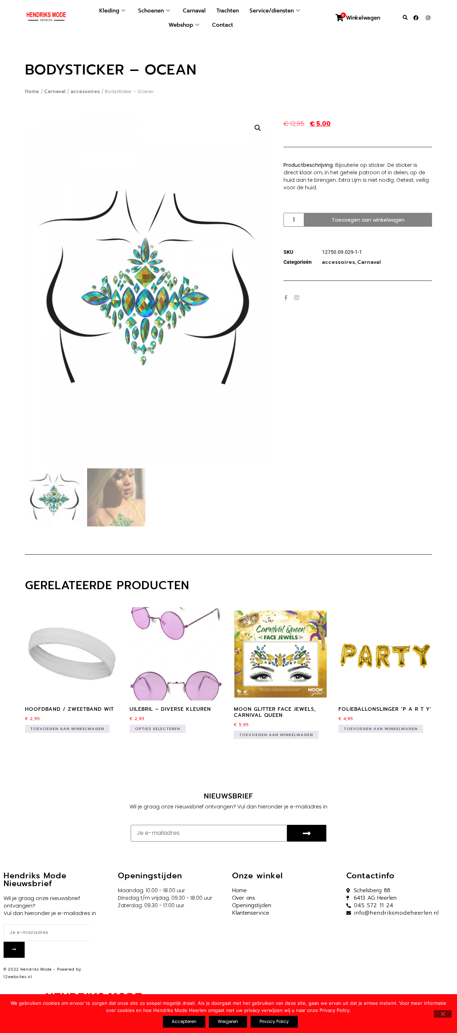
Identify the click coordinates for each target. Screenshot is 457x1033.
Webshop (181, 25)
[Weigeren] (443, 1014)
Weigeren (228, 1021)
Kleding (109, 11)
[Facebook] (416, 18)
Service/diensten (272, 11)
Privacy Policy (274, 1021)
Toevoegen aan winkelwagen (368, 219)
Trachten (227, 11)
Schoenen (151, 11)
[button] (405, 18)
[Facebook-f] (285, 297)
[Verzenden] (306, 833)
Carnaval (194, 11)
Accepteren (184, 1021)
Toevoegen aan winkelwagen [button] (67, 728)
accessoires (85, 91)
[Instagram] (428, 18)
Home (32, 91)
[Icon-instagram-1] (296, 297)
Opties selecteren (157, 728)
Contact (222, 25)
